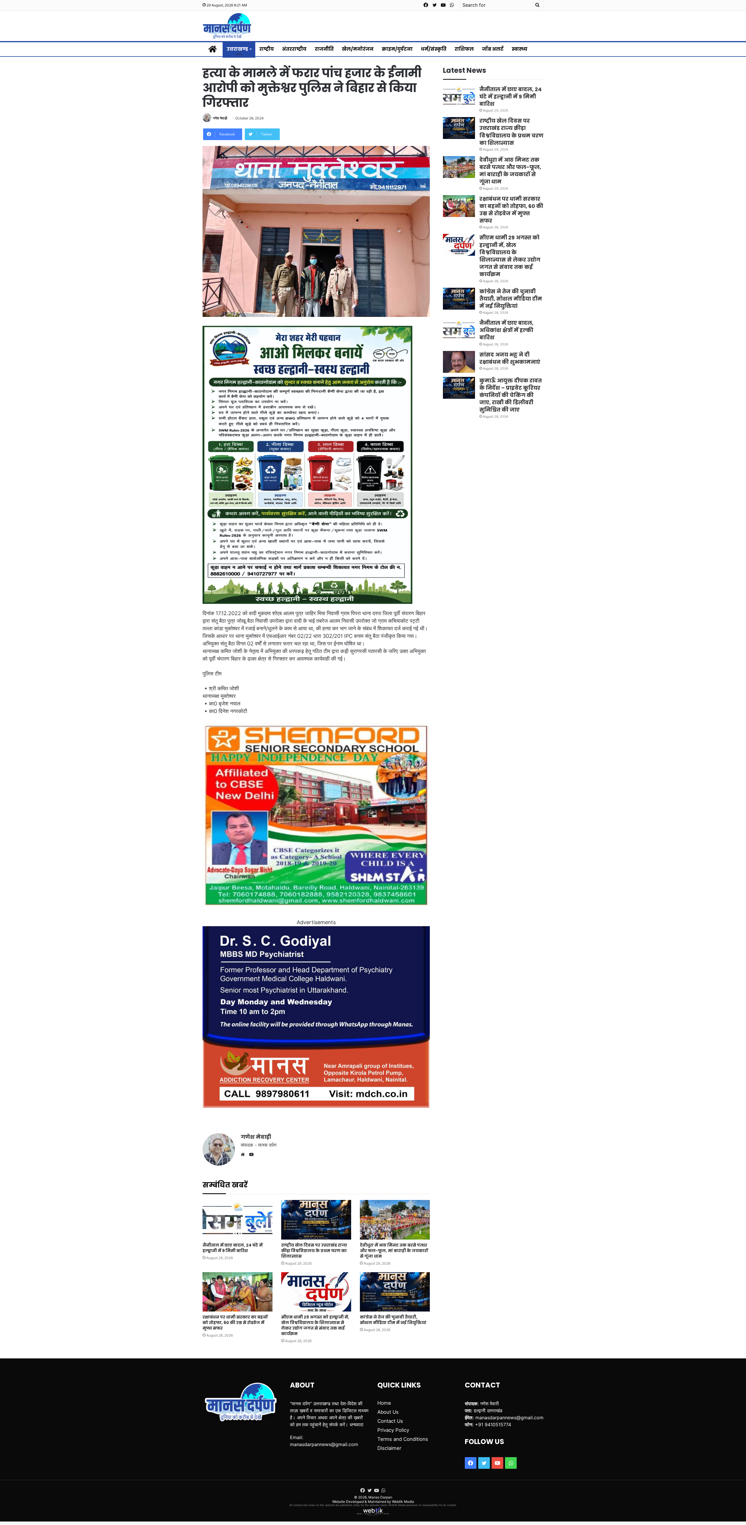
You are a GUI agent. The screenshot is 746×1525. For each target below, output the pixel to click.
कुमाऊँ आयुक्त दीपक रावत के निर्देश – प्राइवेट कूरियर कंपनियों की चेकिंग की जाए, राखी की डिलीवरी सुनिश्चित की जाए (510, 395)
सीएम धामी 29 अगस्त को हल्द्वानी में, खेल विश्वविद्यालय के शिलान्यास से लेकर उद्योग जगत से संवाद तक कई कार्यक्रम (315, 1325)
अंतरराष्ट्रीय (294, 49)
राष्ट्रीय (266, 49)
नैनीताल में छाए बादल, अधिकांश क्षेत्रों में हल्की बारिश (506, 330)
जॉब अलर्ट (493, 49)
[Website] (244, 1154)
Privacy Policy (393, 1430)
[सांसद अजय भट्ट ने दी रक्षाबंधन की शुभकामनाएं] (459, 362)
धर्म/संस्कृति (433, 49)
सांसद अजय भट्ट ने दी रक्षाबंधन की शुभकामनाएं (509, 358)
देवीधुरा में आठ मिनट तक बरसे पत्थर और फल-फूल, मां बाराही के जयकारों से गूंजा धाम (394, 1250)
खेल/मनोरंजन (358, 49)
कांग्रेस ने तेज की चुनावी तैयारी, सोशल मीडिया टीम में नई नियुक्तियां (393, 1319)
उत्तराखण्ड (237, 49)
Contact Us (390, 1421)
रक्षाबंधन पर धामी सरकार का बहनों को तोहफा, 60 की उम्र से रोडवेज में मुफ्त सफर (235, 1322)
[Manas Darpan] (227, 26)
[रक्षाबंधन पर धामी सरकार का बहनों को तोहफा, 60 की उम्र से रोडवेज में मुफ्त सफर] (237, 1292)
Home (384, 1403)
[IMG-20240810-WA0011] (316, 1106)
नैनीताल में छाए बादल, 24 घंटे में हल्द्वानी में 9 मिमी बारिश (233, 1248)
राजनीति (324, 49)
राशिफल (464, 49)
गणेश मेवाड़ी (220, 118)
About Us (388, 1412)
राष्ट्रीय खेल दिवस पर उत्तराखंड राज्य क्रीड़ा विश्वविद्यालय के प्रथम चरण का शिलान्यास (314, 1250)
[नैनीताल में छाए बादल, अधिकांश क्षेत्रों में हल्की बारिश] (459, 330)
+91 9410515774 (493, 1424)
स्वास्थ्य (519, 49)
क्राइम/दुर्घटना (397, 49)
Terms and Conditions (402, 1439)
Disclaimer (389, 1448)
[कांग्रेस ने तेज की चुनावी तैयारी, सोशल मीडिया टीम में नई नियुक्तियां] (395, 1292)
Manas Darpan (380, 1497)
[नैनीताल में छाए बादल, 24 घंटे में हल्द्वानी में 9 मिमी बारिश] (237, 1219)
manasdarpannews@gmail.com (324, 1444)
